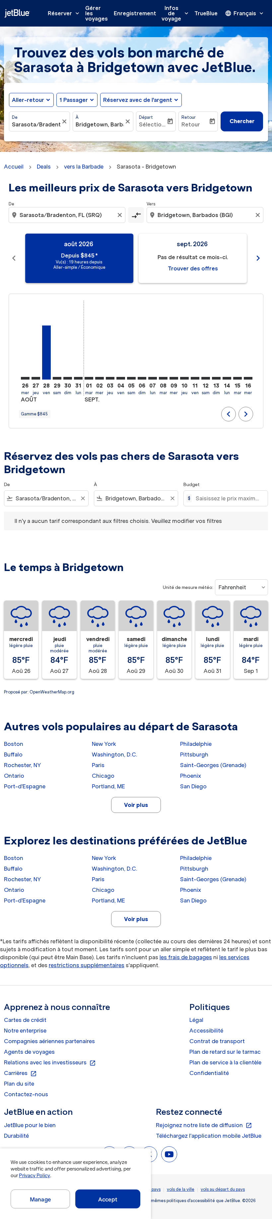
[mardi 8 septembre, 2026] (163, 378)
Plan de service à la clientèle (225, 1062)
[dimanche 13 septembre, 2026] (216, 378)
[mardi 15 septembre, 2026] (237, 378)
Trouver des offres (193, 268)
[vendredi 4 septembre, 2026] (120, 378)
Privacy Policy (34, 1176)
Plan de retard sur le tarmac (225, 1051)
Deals (44, 166)
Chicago (103, 775)
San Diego (193, 786)
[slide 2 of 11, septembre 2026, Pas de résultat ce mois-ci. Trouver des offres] (193, 258)
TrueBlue (206, 13)
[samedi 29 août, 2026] (57, 378)
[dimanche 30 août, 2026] (67, 378)
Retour (188, 117)
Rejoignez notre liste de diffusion (204, 1125)
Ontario (14, 775)
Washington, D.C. (114, 754)
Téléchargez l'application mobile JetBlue (208, 1135)
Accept (107, 1199)
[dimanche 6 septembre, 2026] (142, 378)
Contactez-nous (26, 1094)
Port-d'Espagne (24, 786)
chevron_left (14, 258)
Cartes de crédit (25, 1020)
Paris (98, 765)
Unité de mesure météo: (188, 587)
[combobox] (68, 215)
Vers (151, 203)
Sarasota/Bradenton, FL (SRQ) (36, 124)
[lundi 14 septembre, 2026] (227, 378)
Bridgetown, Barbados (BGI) (100, 124)
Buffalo (13, 754)
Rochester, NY (22, 765)
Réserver (64, 13)
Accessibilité (206, 1030)
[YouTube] (169, 1154)
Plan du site (19, 1083)
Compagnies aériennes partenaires (49, 1041)
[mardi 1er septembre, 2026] (89, 378)
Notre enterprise (25, 1030)
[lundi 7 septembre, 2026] (152, 378)
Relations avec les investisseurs (50, 1062)
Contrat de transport (217, 1041)
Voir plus (136, 805)
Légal (196, 1020)
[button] (77, 100)
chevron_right (258, 258)
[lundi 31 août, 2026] (78, 378)
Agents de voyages (29, 1051)
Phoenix (190, 775)
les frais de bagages (186, 957)
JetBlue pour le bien (30, 1125)
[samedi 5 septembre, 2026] (131, 378)
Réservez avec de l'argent (137, 100)
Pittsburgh (194, 754)
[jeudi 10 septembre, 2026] (184, 378)
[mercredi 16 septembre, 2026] (248, 378)
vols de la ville (180, 1189)
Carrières (20, 1073)
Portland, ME (108, 786)
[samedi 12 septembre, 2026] (205, 378)
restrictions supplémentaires (86, 965)
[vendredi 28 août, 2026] (46, 352)
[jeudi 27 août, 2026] (36, 378)
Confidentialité (209, 1073)
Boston (13, 744)
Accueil (14, 166)
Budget (191, 484)
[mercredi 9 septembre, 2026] (174, 378)
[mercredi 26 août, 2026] (25, 378)
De (15, 117)
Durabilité (16, 1135)
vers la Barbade (83, 166)
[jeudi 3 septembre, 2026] (110, 378)
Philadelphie (196, 744)
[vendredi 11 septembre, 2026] (195, 378)
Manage (40, 1199)
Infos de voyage (176, 13)
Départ (146, 117)
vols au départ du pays (223, 1189)
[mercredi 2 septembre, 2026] (99, 378)
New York (104, 744)
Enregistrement (135, 13)
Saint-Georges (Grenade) (213, 765)
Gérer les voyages (96, 13)
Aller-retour (28, 100)
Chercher (242, 121)
